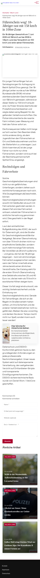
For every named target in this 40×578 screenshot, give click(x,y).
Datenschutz (6, 573)
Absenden (7, 441)
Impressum (5, 570)
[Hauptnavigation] (36, 2)
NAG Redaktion (7, 47)
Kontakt (4, 566)
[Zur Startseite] (10, 2)
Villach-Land (14, 13)
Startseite (5, 13)
